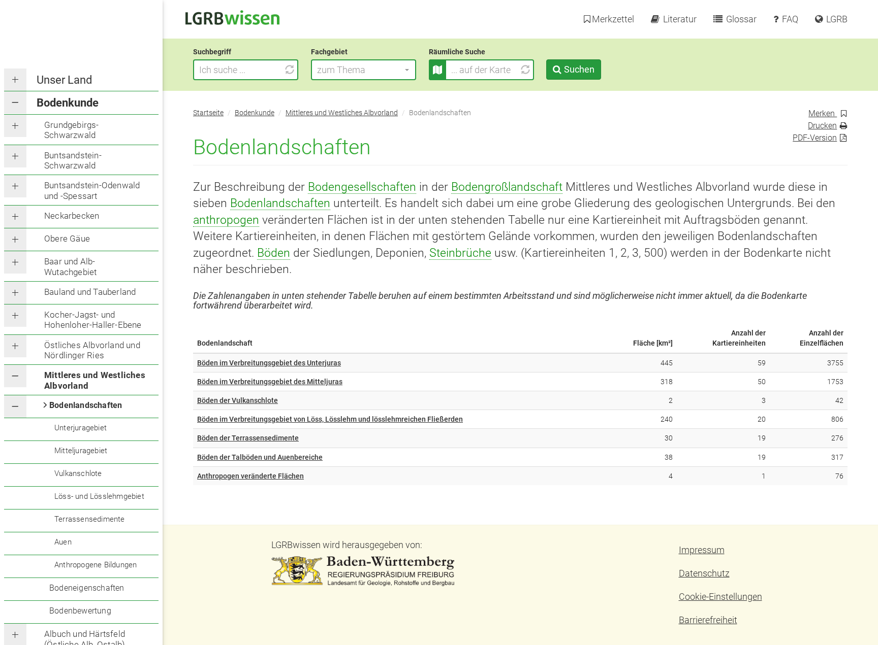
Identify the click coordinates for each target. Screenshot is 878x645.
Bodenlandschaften (85, 405)
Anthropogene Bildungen (95, 564)
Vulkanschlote (78, 473)
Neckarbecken (71, 216)
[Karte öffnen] (437, 69)
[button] (363, 69)
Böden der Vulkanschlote (237, 400)
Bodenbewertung (80, 611)
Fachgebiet (329, 52)
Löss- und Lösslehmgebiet (99, 496)
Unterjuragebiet (80, 427)
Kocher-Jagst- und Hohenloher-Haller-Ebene (93, 320)
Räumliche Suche (457, 52)
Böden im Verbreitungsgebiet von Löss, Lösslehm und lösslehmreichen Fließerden (330, 419)
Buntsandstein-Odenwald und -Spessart (92, 190)
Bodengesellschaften (362, 186)
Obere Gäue (67, 238)
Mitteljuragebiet (80, 450)
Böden (273, 252)
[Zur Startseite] (232, 16)
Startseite (208, 113)
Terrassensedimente (89, 519)
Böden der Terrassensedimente (248, 438)
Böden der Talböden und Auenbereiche (260, 457)
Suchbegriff (212, 52)
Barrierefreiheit (708, 620)
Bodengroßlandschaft (506, 186)
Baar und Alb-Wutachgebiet (70, 266)
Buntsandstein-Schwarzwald (73, 160)
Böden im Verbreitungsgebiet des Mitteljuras (269, 382)
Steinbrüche (460, 252)
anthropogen (226, 219)
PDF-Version (815, 138)
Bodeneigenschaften (86, 588)
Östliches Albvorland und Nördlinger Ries (92, 350)
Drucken (822, 125)
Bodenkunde (68, 102)
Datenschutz (704, 573)
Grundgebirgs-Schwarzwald (71, 130)
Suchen (579, 69)
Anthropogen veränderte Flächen (250, 476)
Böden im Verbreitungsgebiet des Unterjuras (269, 363)
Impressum (702, 550)
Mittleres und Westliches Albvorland (94, 380)
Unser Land (64, 80)
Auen (63, 542)
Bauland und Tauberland (90, 292)
